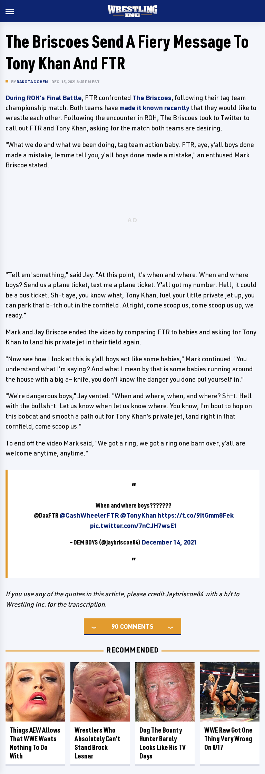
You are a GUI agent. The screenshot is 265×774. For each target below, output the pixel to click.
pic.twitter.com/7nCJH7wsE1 (133, 525)
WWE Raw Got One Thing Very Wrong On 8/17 (228, 739)
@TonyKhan (138, 515)
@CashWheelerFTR (89, 515)
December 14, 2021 (169, 542)
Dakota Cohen (32, 81)
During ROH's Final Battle (44, 98)
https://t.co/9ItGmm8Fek (196, 515)
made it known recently (154, 108)
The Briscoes (151, 98)
